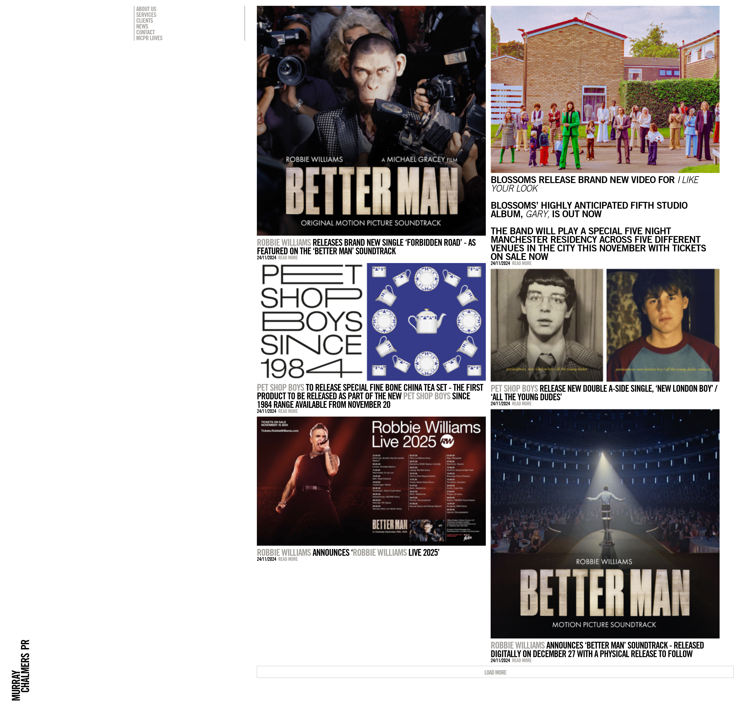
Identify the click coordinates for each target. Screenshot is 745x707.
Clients (144, 20)
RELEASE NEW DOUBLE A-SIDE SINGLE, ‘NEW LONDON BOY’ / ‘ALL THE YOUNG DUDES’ (604, 392)
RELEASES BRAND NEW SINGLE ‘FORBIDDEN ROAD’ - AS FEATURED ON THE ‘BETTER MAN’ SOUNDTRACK (366, 246)
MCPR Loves (149, 38)
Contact (145, 32)
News (142, 26)
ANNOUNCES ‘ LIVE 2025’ (348, 552)
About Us (146, 9)
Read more (288, 257)
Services (146, 14)
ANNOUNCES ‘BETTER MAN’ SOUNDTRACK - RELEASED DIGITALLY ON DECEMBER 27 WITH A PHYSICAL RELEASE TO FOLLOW (597, 649)
